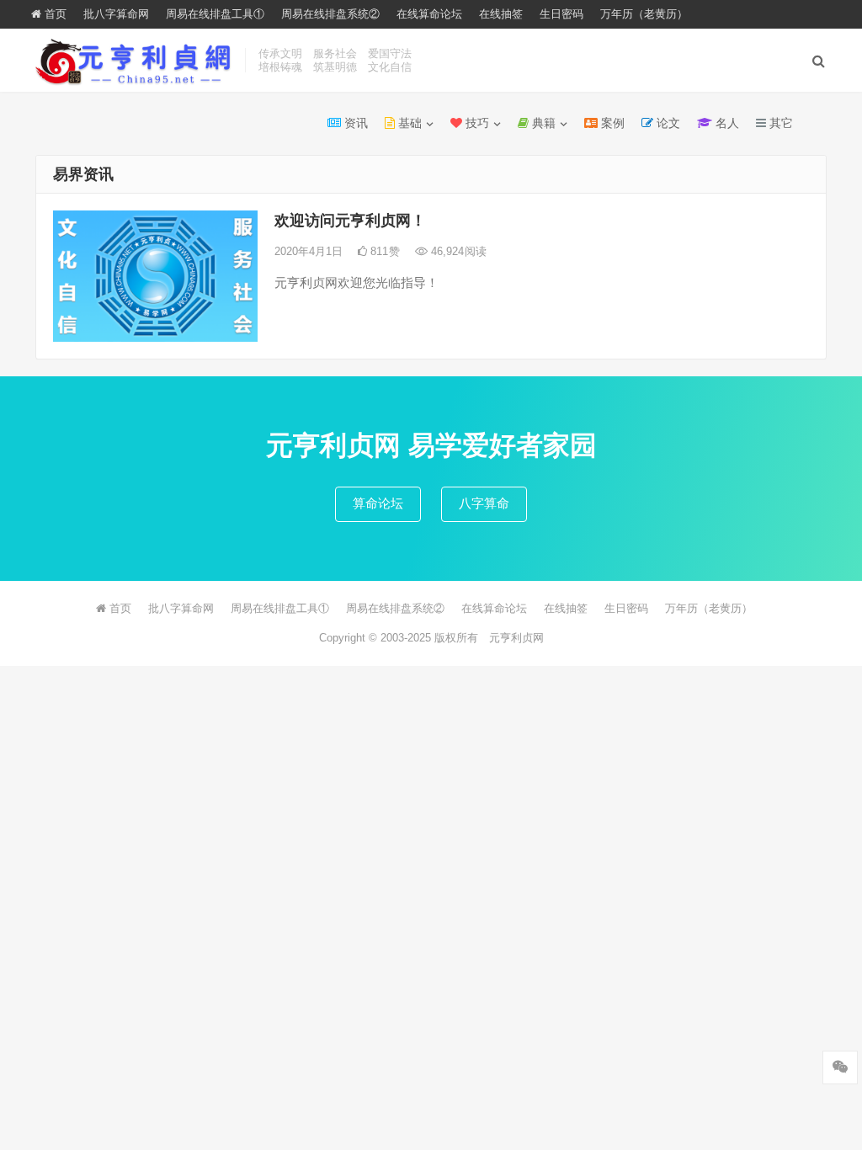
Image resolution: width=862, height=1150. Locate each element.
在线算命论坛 (429, 14)
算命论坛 (378, 503)
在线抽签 (501, 14)
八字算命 (484, 503)
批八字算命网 (116, 14)
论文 (666, 123)
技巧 (475, 123)
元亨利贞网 (516, 637)
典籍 (542, 123)
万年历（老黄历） (644, 14)
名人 (725, 123)
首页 (54, 14)
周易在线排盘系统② (330, 14)
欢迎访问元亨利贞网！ (350, 220)
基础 (408, 123)
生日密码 (561, 14)
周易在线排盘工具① (215, 14)
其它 (779, 123)
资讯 (354, 123)
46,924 (457, 251)
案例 (611, 123)
